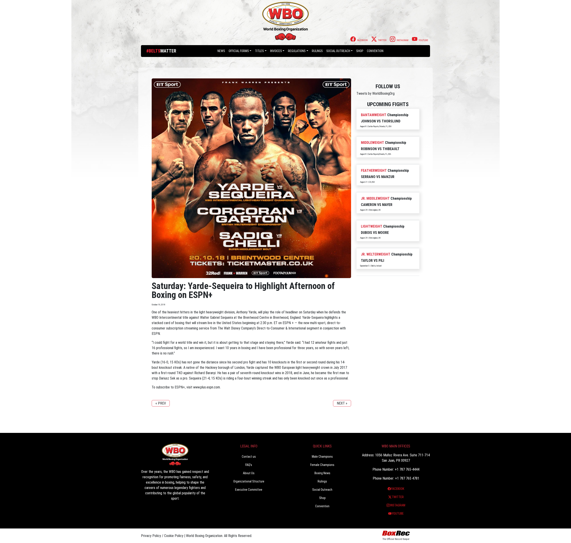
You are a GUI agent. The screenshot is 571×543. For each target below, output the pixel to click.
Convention (322, 506)
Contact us (249, 456)
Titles (259, 51)
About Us (248, 473)
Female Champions (322, 465)
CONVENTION (375, 51)
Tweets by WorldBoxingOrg (375, 93)
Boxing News (322, 473)
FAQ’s (248, 465)
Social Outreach (338, 51)
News (221, 51)
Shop (359, 51)
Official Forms (239, 51)
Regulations (297, 51)
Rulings (317, 51)
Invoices (276, 51)
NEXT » (342, 403)
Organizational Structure (248, 481)
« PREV (160, 403)
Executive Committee (248, 489)
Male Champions (322, 456)
